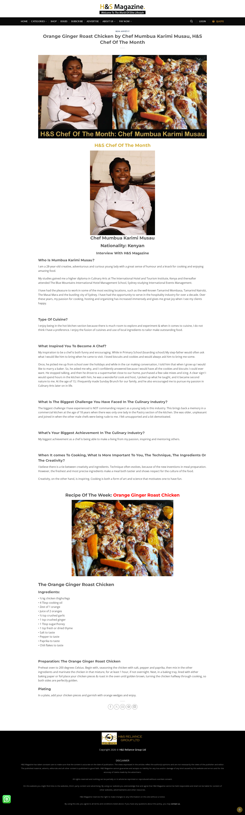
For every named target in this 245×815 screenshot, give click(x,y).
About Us (107, 21)
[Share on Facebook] (110, 707)
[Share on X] (116, 707)
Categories (38, 21)
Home (24, 21)
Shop (54, 21)
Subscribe (77, 21)
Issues (64, 21)
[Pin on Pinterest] (128, 707)
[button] (202, 21)
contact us (175, 804)
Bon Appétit (123, 31)
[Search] (191, 21)
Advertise (93, 21)
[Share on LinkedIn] (135, 707)
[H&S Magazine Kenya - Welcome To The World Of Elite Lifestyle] (123, 8)
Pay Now (124, 21)
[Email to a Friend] (122, 707)
